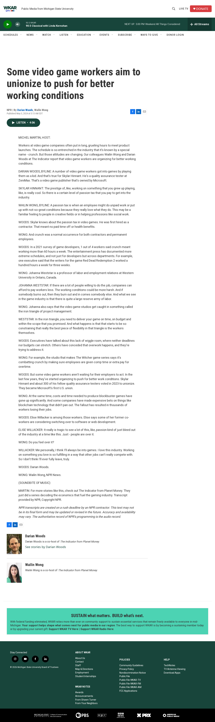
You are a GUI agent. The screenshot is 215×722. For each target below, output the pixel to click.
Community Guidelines (131, 665)
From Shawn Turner (85, 699)
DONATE (202, 9)
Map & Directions (84, 669)
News (30, 35)
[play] (7, 24)
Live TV (183, 8)
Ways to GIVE (149, 35)
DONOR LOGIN (175, 35)
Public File (124, 676)
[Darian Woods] (14, 544)
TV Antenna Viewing (174, 669)
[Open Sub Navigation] (21, 35)
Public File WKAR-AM (130, 687)
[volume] (17, 24)
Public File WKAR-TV (130, 680)
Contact (79, 661)
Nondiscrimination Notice (132, 672)
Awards (79, 692)
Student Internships (85, 676)
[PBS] (82, 715)
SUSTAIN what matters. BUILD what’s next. (107, 615)
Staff (78, 665)
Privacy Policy (126, 669)
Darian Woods (25, 110)
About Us (80, 658)
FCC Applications (128, 690)
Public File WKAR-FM (130, 683)
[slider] (23, 24)
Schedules (10, 35)
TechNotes (169, 665)
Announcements (84, 696)
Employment (82, 672)
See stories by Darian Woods (45, 547)
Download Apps (172, 672)
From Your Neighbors (86, 703)
